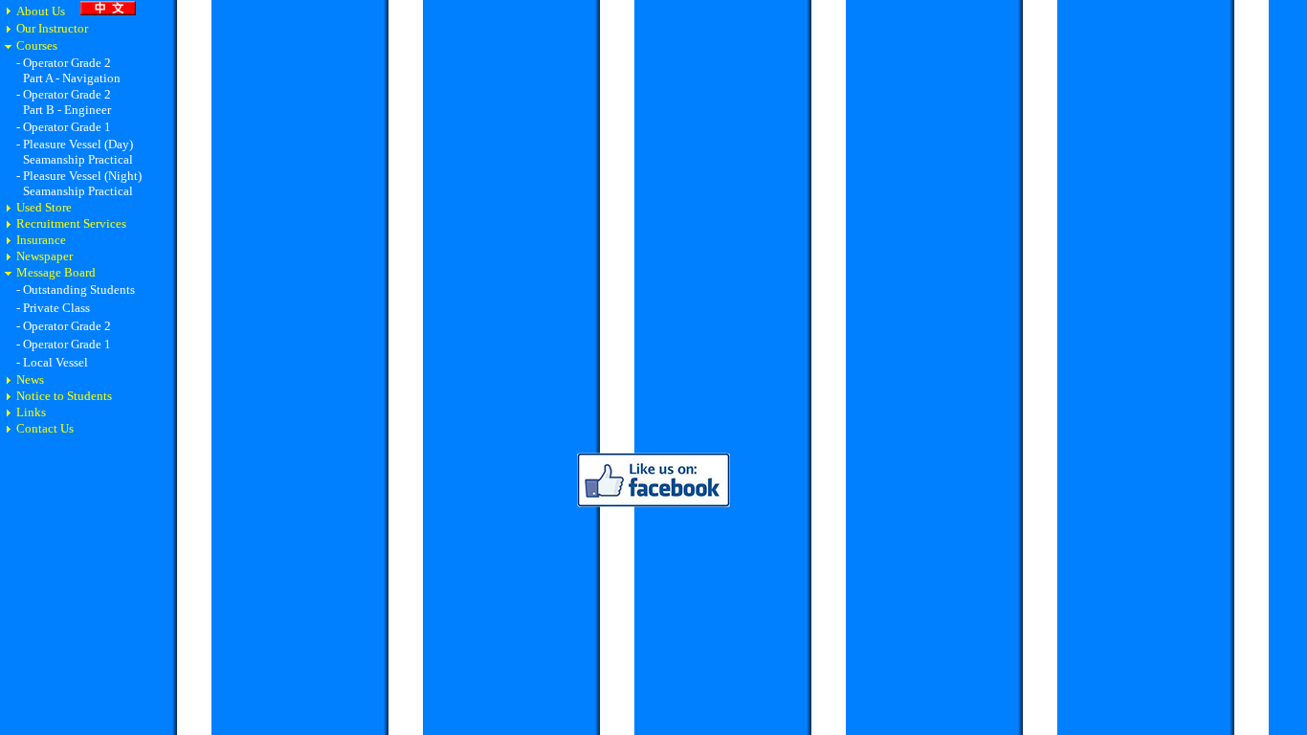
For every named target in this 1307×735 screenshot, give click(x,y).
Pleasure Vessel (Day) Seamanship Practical (74, 152)
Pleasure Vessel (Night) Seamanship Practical (79, 183)
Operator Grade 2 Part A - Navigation (68, 70)
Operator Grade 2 (67, 326)
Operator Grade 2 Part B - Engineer (63, 102)
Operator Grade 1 (67, 127)
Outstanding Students (79, 289)
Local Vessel (55, 362)
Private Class (56, 308)
